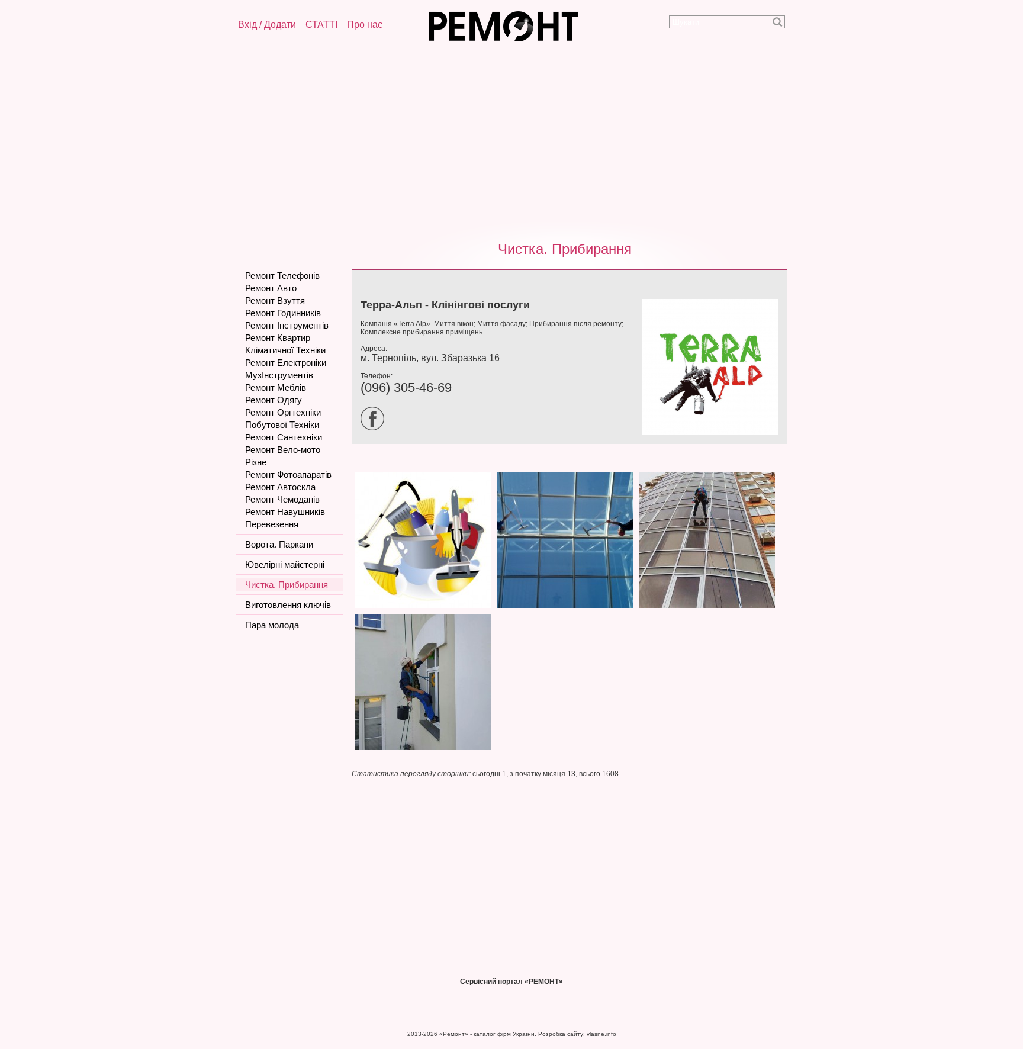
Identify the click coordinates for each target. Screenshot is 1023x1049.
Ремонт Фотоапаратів (288, 474)
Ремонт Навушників (285, 512)
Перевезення (271, 524)
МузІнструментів (279, 375)
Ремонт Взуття (275, 300)
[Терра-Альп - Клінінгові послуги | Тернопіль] (423, 608)
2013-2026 (422, 1034)
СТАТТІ (321, 25)
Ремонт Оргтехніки (283, 412)
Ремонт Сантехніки (283, 437)
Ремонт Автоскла (280, 487)
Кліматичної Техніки (285, 350)
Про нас (364, 25)
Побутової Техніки (282, 425)
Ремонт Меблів (275, 387)
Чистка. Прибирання (565, 249)
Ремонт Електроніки (285, 363)
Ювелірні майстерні (284, 564)
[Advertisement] (511, 139)
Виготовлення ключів (288, 605)
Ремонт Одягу (273, 400)
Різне (255, 462)
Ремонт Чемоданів (282, 499)
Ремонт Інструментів (287, 325)
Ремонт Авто (271, 288)
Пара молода (272, 625)
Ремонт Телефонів (282, 276)
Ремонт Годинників (283, 313)
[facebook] (375, 428)
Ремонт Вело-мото (282, 450)
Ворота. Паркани (279, 544)
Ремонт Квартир (277, 338)
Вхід (247, 25)
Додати (280, 25)
